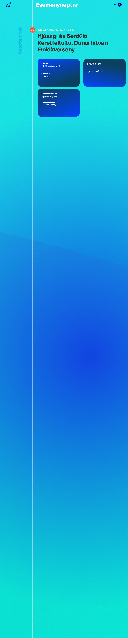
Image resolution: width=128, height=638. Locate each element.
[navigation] (116, 5)
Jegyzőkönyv (49, 104)
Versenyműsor (95, 71)
